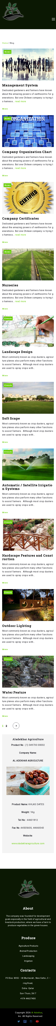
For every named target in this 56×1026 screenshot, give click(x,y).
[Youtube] (37, 1021)
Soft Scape (11, 418)
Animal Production (28, 951)
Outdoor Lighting (16, 626)
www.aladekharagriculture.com (28, 843)
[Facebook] (25, 1021)
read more (20, 101)
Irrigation (28, 961)
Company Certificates (20, 218)
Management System (20, 85)
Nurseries (10, 285)
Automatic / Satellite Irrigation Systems (27, 487)
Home (5, 43)
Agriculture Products (28, 946)
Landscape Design (17, 352)
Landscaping (28, 956)
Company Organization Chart (27, 152)
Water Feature (14, 692)
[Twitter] (18, 1021)
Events (8, 318)
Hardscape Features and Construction (27, 557)
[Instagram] (31, 1021)
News (7, 52)
